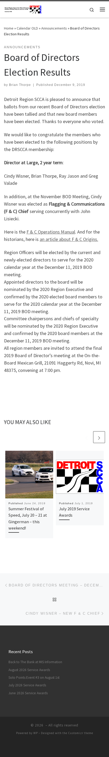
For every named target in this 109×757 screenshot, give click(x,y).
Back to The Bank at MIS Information (35, 662)
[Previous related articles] (86, 437)
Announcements (54, 28)
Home (8, 28)
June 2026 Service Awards (28, 693)
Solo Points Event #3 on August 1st (34, 677)
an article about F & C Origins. (69, 239)
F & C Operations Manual (50, 232)
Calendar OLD (27, 28)
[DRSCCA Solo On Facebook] (58, 747)
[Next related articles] (99, 437)
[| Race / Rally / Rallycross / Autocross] (23, 8)
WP (35, 733)
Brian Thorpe (20, 85)
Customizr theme (80, 733)
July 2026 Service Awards (27, 685)
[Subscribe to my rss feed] (50, 747)
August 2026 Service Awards (29, 670)
